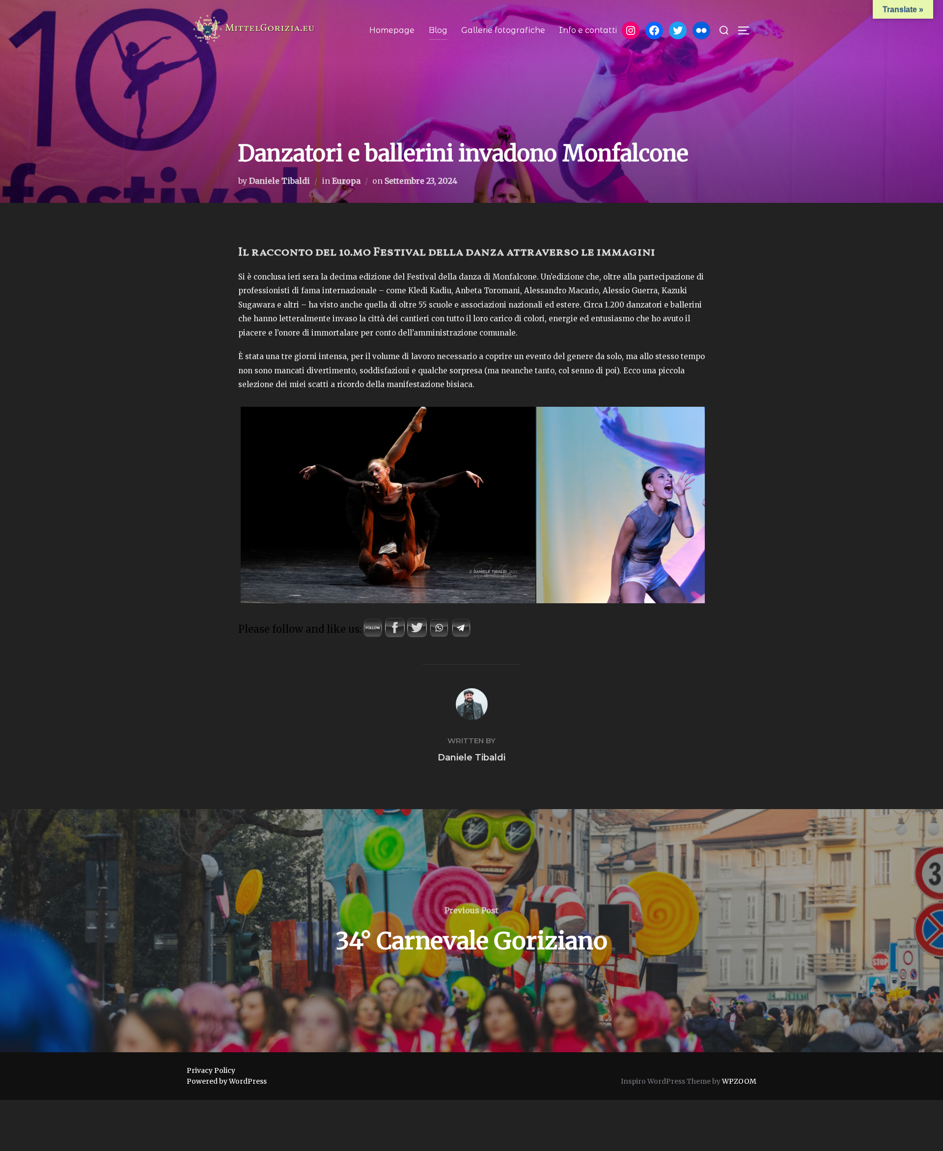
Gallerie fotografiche (503, 30)
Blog (438, 30)
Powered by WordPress (227, 1081)
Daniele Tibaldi (279, 181)
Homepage (392, 30)
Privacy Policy (211, 1070)
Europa (346, 181)
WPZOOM (739, 1081)
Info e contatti (588, 30)
